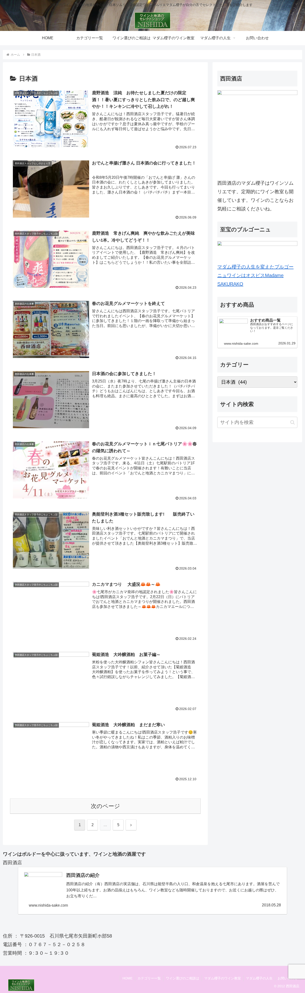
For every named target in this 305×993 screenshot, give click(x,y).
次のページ (105, 806)
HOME (127, 978)
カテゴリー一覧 (149, 978)
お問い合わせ (288, 978)
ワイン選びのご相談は (182, 978)
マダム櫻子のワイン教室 (222, 978)
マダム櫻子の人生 (259, 978)
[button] (292, 422)
